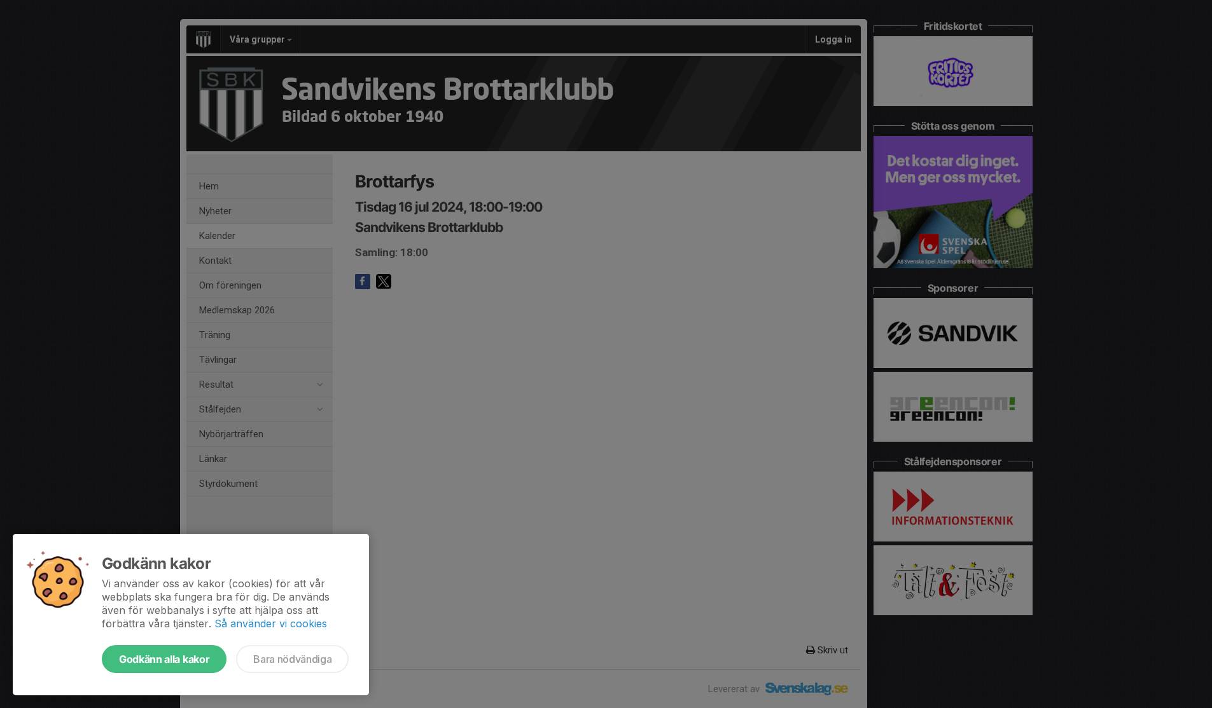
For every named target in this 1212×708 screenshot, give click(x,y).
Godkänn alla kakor (164, 659)
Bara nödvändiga (292, 659)
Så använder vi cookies (270, 623)
